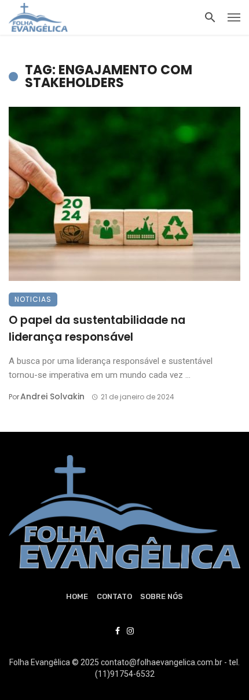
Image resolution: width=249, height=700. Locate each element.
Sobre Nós (161, 596)
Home (77, 596)
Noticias (33, 299)
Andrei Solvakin (52, 396)
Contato (114, 596)
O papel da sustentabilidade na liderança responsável (97, 328)
